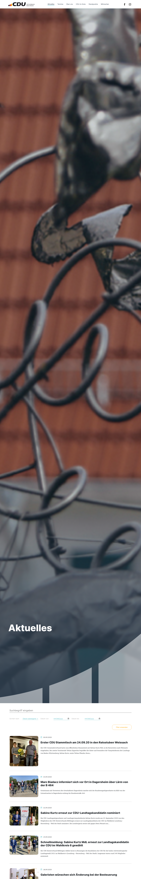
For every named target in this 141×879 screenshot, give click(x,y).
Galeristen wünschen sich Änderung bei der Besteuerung (79, 874)
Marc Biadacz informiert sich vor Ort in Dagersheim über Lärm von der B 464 (84, 783)
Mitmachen (105, 4)
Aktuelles (51, 4)
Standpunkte (93, 4)
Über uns (69, 4)
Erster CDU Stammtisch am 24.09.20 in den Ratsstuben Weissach (84, 742)
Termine (60, 4)
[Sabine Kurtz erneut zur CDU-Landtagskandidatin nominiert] (23, 816)
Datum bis (75, 719)
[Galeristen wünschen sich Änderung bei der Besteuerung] (23, 878)
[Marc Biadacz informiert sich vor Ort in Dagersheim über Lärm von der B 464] (23, 786)
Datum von (45, 719)
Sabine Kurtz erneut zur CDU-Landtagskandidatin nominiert (80, 812)
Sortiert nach (14, 719)
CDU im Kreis (81, 4)
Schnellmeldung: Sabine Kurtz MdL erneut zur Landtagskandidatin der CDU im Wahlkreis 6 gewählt (85, 843)
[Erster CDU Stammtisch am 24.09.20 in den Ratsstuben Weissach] (23, 751)
